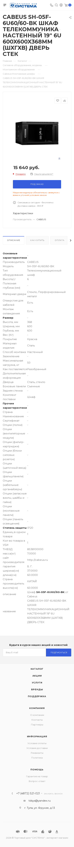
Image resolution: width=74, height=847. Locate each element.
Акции (37, 675)
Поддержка (37, 696)
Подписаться (59, 652)
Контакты (37, 719)
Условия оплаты (37, 743)
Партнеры (37, 724)
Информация (37, 736)
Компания (37, 708)
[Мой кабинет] (61, 5)
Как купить (37, 240)
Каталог (37, 668)
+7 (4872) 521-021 (28, 793)
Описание (13, 240)
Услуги (37, 682)
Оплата (59, 240)
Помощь (37, 769)
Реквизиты (37, 752)
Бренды (37, 689)
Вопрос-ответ (37, 781)
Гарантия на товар (37, 776)
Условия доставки (37, 748)
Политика (37, 757)
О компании (37, 715)
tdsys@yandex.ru (40, 800)
